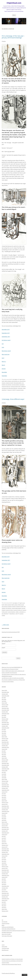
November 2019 (5, 786)
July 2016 (4, 857)
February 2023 (5, 719)
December (4, 372)
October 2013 (5, 896)
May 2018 (4, 818)
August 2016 (4, 856)
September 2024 (5, 695)
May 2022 (4, 733)
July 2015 (4, 879)
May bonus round (6, 351)
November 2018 (5, 807)
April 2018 (4, 820)
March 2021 (4, 758)
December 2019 (5, 784)
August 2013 (4, 900)
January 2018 (4, 825)
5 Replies (4, 402)
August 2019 (4, 791)
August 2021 (4, 749)
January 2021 (4, 761)
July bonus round (6, 340)
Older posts (5, 624)
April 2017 (4, 841)
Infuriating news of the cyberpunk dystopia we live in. (13, 930)
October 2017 (5, 831)
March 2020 (4, 779)
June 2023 (4, 715)
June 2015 (4, 880)
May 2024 (4, 699)
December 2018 (5, 806)
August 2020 (4, 770)
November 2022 (5, 724)
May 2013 (4, 905)
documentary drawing (7, 606)
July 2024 (4, 697)
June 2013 (4, 904)
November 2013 (5, 895)
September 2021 (5, 747)
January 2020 (4, 783)
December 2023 (5, 708)
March (3, 365)
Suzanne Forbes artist (15, 386)
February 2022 (5, 738)
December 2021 (5, 742)
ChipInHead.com (14, 3)
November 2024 (5, 692)
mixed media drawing (16, 608)
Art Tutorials (4, 921)
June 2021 (4, 752)
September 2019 (5, 790)
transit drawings (11, 612)
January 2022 (4, 740)
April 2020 (4, 777)
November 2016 (5, 850)
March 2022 (4, 736)
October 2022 (5, 726)
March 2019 (4, 800)
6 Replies (4, 41)
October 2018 (5, 809)
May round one (5, 354)
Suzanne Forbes (20, 390)
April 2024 (4, 701)
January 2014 (4, 891)
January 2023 (4, 720)
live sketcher (8, 384)
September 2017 (6, 336)
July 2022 (4, 729)
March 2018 (4, 822)
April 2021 (4, 756)
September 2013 (5, 898)
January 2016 (4, 868)
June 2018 (4, 816)
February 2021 (5, 759)
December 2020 (5, 763)
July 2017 (4, 836)
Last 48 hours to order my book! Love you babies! (13, 678)
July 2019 (4, 793)
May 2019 (4, 797)
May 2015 (4, 882)
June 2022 (4, 731)
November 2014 (5, 886)
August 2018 (4, 813)
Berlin (16, 379)
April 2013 (4, 907)
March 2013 (4, 909)
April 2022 (4, 735)
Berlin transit (21, 604)
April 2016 (4, 863)
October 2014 (5, 888)
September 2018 (5, 811)
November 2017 (6, 333)
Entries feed (4, 946)
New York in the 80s (6, 934)
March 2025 (4, 690)
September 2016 (5, 854)
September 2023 (5, 713)
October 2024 (5, 694)
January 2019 (4, 804)
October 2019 (5, 788)
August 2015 (4, 877)
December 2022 (5, 722)
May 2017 (4, 840)
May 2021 (4, 754)
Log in (3, 944)
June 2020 (4, 774)
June (3, 347)
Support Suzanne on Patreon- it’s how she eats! (12, 959)
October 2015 (5, 873)
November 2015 (5, 872)
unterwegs (20, 388)
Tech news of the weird (7, 936)
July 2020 (4, 772)
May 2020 (4, 775)
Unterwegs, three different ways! (13, 399)
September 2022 (5, 727)
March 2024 (4, 703)
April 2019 (4, 799)
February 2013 (5, 911)
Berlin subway (15, 604)
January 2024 (4, 706)
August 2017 (4, 834)
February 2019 (5, 802)
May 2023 (4, 717)
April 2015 (4, 884)
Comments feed (5, 948)
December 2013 (5, 893)
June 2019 (4, 795)
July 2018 (4, 815)
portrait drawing (15, 384)
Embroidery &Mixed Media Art (8, 928)
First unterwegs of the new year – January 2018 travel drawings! (13, 37)
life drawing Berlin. (18, 383)
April (3, 358)
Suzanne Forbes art (6, 386)
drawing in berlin (9, 383)
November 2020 (5, 765)
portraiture (21, 384)
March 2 (4, 361)
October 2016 (5, 852)
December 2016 (5, 848)
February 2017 (5, 845)
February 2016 (5, 866)
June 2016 (4, 859)
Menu (14, 15)
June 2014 (4, 889)
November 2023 (5, 710)
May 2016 (4, 861)
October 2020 (5, 767)
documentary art (15, 381)
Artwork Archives (5, 923)
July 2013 (4, 902)
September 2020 (5, 768)
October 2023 (5, 711)
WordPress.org (5, 950)
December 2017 (6, 329)
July (3, 343)
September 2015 (5, 875)
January (4, 368)
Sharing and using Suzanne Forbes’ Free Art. (11, 964)
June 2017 (4, 838)
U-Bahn (17, 612)
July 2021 (4, 751)
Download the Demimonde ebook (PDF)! (11, 632)
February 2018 (5, 824)
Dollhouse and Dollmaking (7, 927)
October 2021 (5, 745)
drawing (14, 606)
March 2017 (4, 843)
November (4, 375)
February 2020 (5, 781)
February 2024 (5, 704)
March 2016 (4, 864)
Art (13, 379)
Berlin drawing (8, 381)
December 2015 (5, 870)
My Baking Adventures (7, 932)
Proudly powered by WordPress (8, 973)
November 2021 (5, 743)
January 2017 (4, 847)
